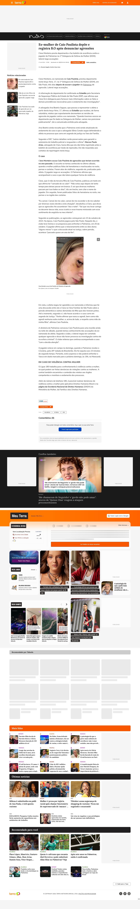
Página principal (20, 2)
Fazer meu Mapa (24, 561)
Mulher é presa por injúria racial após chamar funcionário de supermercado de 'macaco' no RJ (54, 804)
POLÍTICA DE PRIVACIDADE (87, 894)
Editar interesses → (123, 525)
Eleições (52, 734)
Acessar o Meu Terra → (37, 516)
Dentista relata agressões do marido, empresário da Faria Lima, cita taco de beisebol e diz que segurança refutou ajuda (60, 818)
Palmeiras (87, 84)
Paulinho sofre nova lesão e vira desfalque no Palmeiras (29, 871)
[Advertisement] (116, 818)
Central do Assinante (109, 2)
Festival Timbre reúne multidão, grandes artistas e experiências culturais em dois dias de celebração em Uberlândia (60, 872)
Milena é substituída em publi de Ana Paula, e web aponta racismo (22, 804)
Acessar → (34, 569)
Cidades (52, 762)
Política (52, 748)
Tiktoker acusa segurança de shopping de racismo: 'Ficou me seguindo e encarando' (85, 804)
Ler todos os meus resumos (90, 544)
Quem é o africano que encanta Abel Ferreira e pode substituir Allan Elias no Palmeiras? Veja (54, 857)
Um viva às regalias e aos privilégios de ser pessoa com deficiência (85, 817)
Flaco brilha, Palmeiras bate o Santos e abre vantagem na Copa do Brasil (90, 872)
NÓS (64, 412)
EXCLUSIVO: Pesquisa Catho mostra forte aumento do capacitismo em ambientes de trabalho (23, 818)
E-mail (122, 2)
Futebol (56, 412)
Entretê (41, 494)
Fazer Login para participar (70, 429)
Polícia (42, 798)
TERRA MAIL (96, 2)
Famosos (82, 734)
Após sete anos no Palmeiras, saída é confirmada (84, 855)
